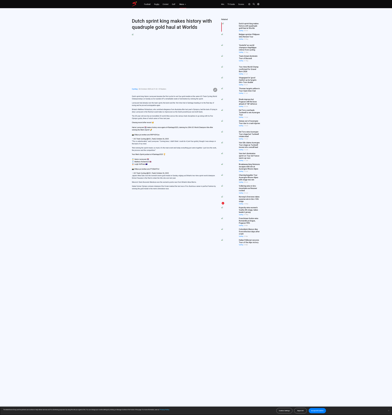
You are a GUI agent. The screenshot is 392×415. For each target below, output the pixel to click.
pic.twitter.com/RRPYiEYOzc (149, 135)
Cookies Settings (284, 410)
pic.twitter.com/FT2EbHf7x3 (149, 169)
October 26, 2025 (162, 139)
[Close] (388, 410)
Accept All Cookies (317, 410)
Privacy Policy (164, 409)
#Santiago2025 (172, 127)
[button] (240, 37)
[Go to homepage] (134, 4)
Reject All (300, 410)
